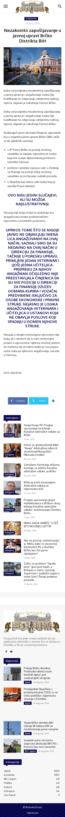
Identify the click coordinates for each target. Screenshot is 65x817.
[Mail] (11, 651)
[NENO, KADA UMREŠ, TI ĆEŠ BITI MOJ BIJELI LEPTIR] (12, 528)
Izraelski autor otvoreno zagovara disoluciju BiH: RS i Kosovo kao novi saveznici (40, 744)
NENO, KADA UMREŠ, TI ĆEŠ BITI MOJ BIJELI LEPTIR (41, 524)
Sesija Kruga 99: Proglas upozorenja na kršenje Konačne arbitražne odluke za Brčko (42, 430)
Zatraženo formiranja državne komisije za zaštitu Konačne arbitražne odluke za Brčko (42, 468)
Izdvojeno (9, 435)
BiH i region (30, 751)
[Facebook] (6, 651)
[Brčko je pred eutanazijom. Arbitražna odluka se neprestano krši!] (12, 488)
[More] (53, 401)
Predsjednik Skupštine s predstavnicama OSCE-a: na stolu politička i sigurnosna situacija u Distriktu (41, 694)
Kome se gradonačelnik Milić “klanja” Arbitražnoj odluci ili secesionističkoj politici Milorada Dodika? (41, 449)
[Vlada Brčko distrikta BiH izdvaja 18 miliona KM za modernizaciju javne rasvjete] (12, 728)
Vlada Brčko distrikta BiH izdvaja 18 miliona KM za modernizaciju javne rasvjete (41, 726)
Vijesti (28, 682)
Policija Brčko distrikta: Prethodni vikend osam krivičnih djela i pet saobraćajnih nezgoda (38, 673)
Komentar (31, 19)
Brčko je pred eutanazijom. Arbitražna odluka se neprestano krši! (40, 486)
